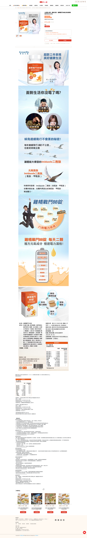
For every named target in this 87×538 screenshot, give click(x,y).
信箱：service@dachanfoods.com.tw (22, 520)
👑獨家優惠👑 (24, 5)
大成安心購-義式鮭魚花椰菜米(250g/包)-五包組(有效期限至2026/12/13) (36, 508)
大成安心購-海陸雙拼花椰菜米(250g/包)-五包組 (23, 508)
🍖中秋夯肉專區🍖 (16, 5)
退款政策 (19, 523)
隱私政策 (23, 523)
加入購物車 (51, 40)
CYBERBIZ (36, 535)
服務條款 (27, 523)
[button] (41, 22)
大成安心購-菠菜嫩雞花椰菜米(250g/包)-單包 (50, 508)
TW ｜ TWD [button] (77, 1)
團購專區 (51, 5)
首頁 (10, 5)
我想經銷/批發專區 (33, 523)
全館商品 (36, 5)
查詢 (16, 523)
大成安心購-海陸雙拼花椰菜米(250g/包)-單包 (64, 508)
